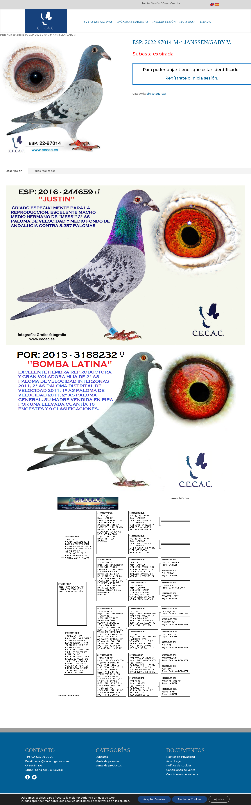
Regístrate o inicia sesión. (191, 78)
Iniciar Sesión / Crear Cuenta (161, 3)
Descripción (14, 171)
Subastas (102, 757)
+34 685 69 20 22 (42, 757)
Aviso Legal (173, 761)
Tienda (205, 21)
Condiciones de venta (180, 770)
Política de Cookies (179, 765)
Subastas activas (98, 21)
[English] (212, 4)
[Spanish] (217, 4)
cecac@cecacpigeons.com (51, 761)
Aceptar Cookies (154, 799)
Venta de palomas (107, 761)
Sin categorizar (17, 34)
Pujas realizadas (44, 171)
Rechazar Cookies (190, 799)
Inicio (3, 34)
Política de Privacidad (180, 757)
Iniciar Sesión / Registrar (174, 21)
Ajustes (219, 799)
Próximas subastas (132, 21)
